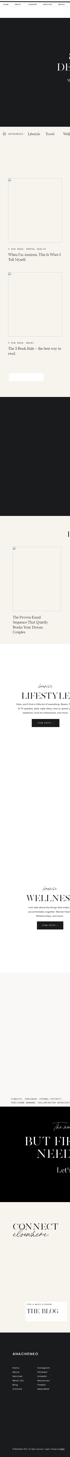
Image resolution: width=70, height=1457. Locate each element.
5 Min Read (15, 249)
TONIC (62, 1449)
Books (30, 343)
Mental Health (36, 249)
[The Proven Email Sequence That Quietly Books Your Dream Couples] (37, 579)
